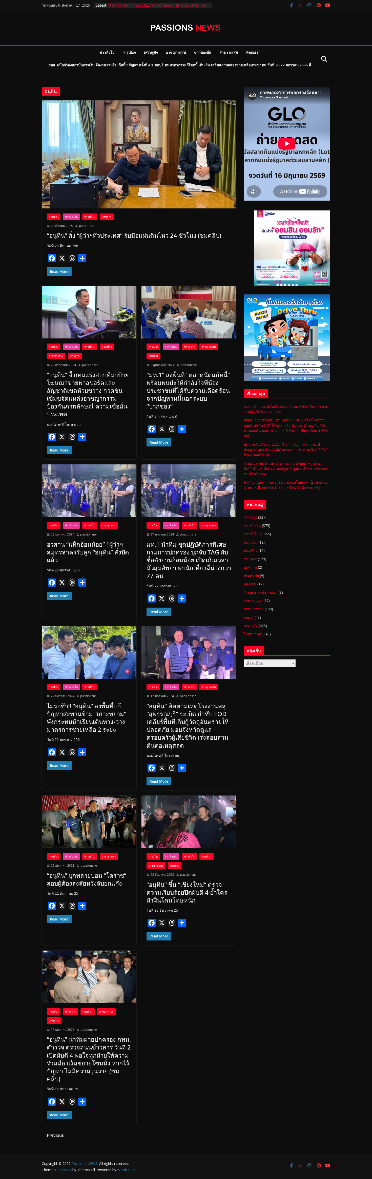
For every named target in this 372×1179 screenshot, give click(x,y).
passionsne (87, 226)
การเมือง (129, 52)
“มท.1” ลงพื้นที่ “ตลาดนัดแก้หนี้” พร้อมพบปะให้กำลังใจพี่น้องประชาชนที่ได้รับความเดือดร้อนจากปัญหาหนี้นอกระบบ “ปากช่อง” (188, 391)
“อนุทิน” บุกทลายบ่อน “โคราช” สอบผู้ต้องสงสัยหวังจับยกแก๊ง (86, 879)
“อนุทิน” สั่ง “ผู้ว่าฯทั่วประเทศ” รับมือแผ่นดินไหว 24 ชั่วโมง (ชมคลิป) (134, 235)
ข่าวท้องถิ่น (202, 52)
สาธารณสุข (228, 52)
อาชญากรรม (176, 52)
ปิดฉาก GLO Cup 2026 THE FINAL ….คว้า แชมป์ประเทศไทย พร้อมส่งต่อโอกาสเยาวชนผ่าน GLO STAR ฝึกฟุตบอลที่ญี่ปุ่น (285, 449)
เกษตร (249, 617)
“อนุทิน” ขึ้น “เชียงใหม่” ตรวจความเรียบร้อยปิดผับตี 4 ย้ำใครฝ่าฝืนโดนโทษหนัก (187, 892)
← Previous (53, 1135)
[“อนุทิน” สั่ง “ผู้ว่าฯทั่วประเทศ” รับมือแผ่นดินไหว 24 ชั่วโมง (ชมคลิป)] (139, 154)
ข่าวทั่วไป (106, 52)
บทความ (250, 567)
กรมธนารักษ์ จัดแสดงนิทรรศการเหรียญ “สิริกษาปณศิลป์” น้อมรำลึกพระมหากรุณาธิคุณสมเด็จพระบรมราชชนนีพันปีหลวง (156, 8)
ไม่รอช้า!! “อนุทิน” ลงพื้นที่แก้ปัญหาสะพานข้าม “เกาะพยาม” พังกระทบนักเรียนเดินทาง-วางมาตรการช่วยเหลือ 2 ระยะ (86, 718)
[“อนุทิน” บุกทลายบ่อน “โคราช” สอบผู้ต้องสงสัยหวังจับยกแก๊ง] (89, 822)
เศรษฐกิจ (151, 52)
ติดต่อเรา (253, 52)
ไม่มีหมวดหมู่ (253, 634)
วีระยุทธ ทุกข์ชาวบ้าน (261, 592)
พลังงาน (250, 584)
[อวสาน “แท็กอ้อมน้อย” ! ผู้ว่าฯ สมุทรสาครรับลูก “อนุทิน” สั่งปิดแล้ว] (89, 490)
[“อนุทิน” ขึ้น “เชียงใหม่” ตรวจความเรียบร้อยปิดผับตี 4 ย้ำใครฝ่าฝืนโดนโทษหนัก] (188, 822)
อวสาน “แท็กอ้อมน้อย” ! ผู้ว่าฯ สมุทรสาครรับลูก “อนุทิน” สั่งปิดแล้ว (88, 552)
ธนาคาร (250, 558)
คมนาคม (250, 542)
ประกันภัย (251, 575)
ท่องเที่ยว (107, 347)
